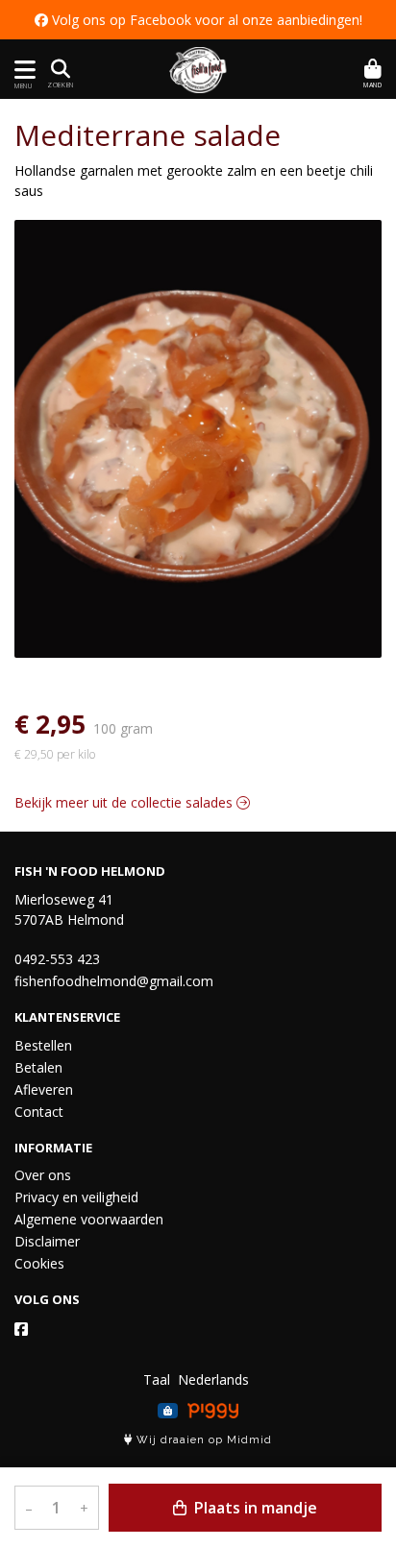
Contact (38, 1111)
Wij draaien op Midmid (202, 1440)
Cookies (39, 1263)
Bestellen (43, 1045)
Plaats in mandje (253, 1507)
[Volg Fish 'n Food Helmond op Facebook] (21, 1329)
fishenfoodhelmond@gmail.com (113, 981)
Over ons (42, 1175)
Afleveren (43, 1089)
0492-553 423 (57, 959)
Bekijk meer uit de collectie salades (125, 802)
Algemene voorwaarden (88, 1219)
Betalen (38, 1067)
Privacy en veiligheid (76, 1197)
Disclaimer (47, 1241)
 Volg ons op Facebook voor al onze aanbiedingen (197, 20)
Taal (156, 1379)
